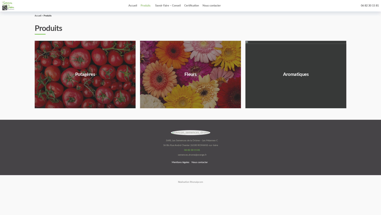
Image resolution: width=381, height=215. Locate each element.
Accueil (38, 16)
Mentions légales (180, 162)
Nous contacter (200, 162)
